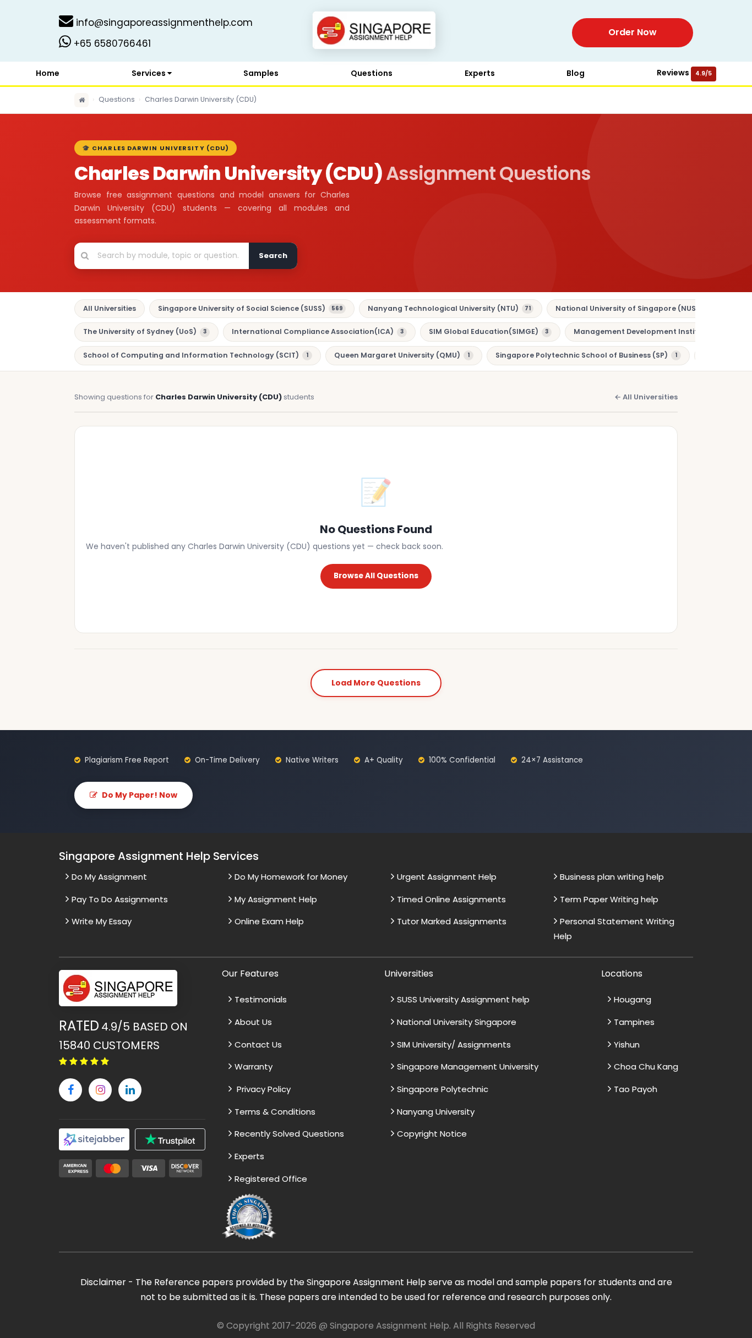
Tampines (634, 1022)
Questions (372, 73)
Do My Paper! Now (139, 794)
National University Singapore (456, 1022)
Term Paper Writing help (609, 899)
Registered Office (271, 1179)
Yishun (627, 1044)
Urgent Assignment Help (447, 876)
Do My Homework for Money (291, 876)
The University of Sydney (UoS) (144, 331)
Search (273, 255)
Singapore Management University (467, 1066)
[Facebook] (70, 1089)
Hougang (632, 999)
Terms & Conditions (275, 1111)
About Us (253, 1022)
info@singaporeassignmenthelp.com (163, 22)
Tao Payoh (635, 1089)
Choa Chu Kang (646, 1066)
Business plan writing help (612, 876)
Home (47, 73)
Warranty (254, 1066)
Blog (575, 73)
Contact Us (258, 1044)
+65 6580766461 (111, 43)
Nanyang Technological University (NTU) (449, 308)
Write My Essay (102, 921)
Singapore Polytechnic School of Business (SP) (586, 355)
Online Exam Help (269, 921)
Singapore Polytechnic (442, 1089)
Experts (480, 73)
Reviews (684, 72)
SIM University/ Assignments (454, 1044)
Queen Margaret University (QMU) (402, 355)
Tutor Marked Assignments (451, 921)
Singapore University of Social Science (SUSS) (250, 308)
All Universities (109, 308)
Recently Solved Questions (289, 1133)
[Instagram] (100, 1089)
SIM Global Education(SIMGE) (488, 331)
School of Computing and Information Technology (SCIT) (195, 355)
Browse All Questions (376, 576)
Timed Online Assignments (451, 899)
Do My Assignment (109, 876)
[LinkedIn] (129, 1089)
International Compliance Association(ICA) (318, 331)
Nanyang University (436, 1111)
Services (149, 73)
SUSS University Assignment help (463, 999)
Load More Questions (376, 682)
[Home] (81, 100)
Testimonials (261, 999)
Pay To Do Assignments (120, 899)
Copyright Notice (432, 1133)
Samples (261, 73)
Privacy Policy (263, 1089)
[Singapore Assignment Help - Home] (376, 32)
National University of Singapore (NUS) (634, 308)
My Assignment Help (276, 899)
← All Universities (646, 397)
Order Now (632, 32)
